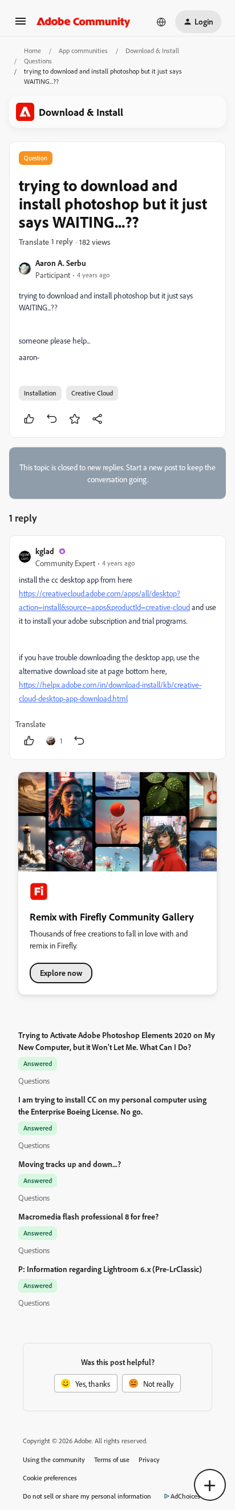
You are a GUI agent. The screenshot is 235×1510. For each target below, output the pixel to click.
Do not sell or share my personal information (87, 1496)
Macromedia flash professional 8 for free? (88, 1216)
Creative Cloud (92, 393)
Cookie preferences (50, 1477)
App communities (83, 50)
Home (32, 50)
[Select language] (161, 22)
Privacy (149, 1459)
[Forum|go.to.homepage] (84, 22)
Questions (38, 60)
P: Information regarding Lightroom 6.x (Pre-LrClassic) (110, 1269)
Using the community (54, 1459)
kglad (44, 551)
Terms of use (111, 1459)
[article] (117, 647)
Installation (40, 393)
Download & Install (152, 50)
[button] (20, 25)
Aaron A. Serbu (60, 263)
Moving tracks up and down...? (69, 1164)
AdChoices (185, 1496)
